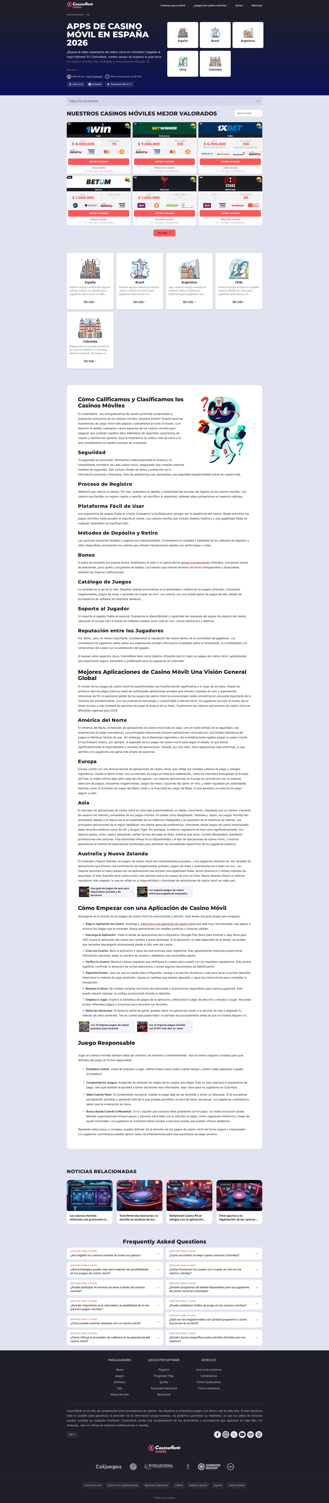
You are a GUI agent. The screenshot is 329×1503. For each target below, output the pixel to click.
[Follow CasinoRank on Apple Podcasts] (258, 1434)
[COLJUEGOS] (109, 1466)
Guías (239, 5)
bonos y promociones (195, 562)
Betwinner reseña (164, 167)
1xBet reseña (230, 167)
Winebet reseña (164, 219)
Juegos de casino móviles (210, 5)
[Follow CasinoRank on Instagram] (225, 1434)
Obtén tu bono (98, 161)
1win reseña (99, 167)
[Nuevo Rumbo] (188, 1466)
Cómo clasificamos (209, 1382)
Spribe (164, 1382)
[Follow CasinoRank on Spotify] (250, 1434)
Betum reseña (99, 219)
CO (70, 1434)
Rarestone (164, 1394)
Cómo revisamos (209, 1388)
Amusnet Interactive (164, 1388)
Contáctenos (208, 1376)
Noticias (257, 5)
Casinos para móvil (173, 5)
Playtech (163, 1370)
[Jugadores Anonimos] (133, 1466)
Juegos (119, 1376)
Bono (119, 1370)
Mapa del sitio (120, 1394)
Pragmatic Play (164, 1376)
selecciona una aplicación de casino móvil (167, 924)
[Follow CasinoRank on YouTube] (242, 1434)
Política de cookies (164, 1497)
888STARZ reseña (230, 219)
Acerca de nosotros (208, 1370)
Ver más (162, 233)
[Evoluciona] (161, 1466)
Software (120, 1382)
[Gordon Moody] (209, 1466)
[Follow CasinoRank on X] (234, 1434)
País (119, 1388)
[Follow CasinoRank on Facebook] (217, 1434)
